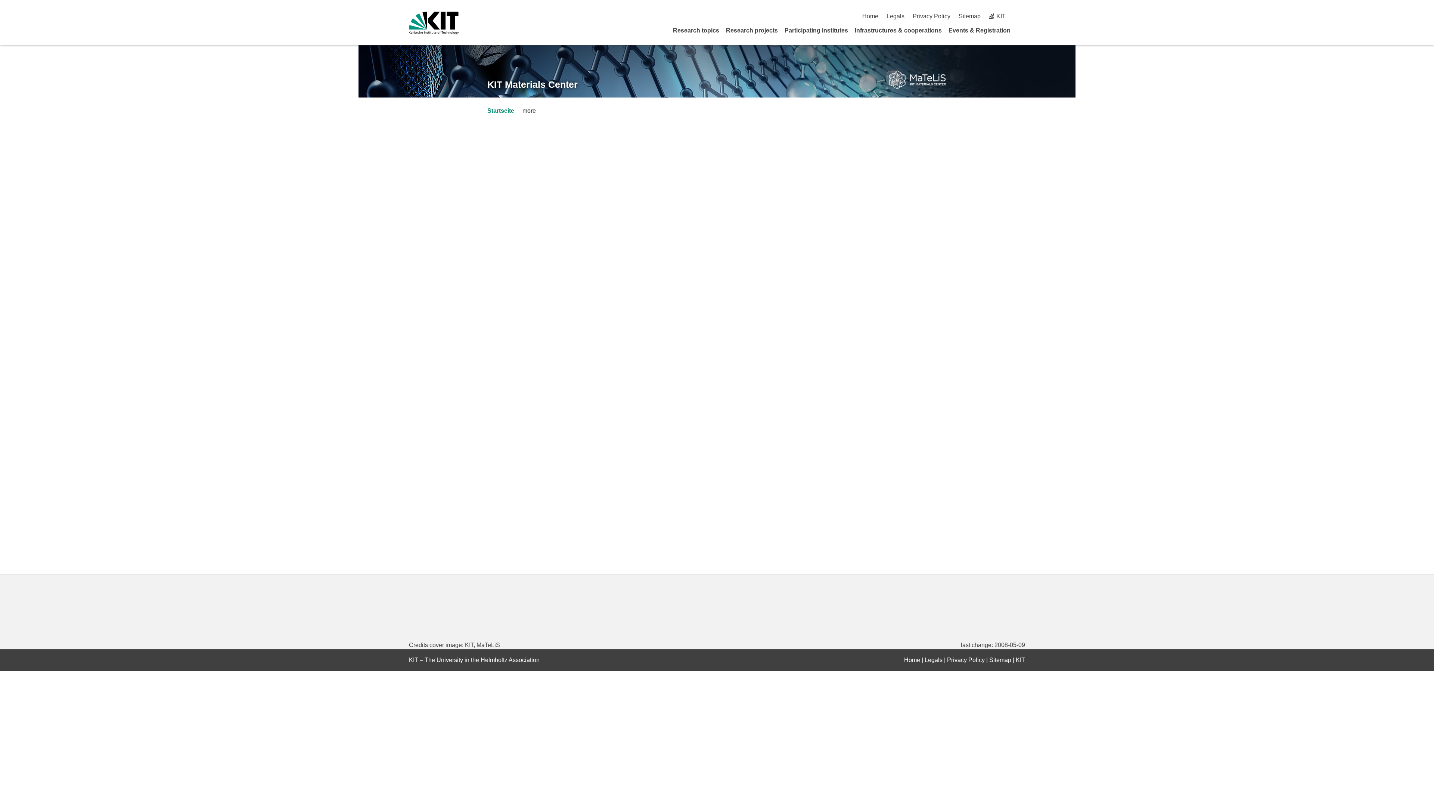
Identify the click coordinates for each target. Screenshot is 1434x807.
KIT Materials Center (532, 84)
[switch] (1022, 16)
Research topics (696, 30)
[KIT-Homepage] (434, 23)
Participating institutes (816, 30)
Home (870, 16)
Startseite (500, 111)
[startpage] (1022, 30)
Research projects (752, 30)
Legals (895, 16)
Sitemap (970, 16)
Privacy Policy (931, 16)
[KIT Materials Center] (917, 80)
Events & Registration (980, 30)
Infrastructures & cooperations (898, 30)
